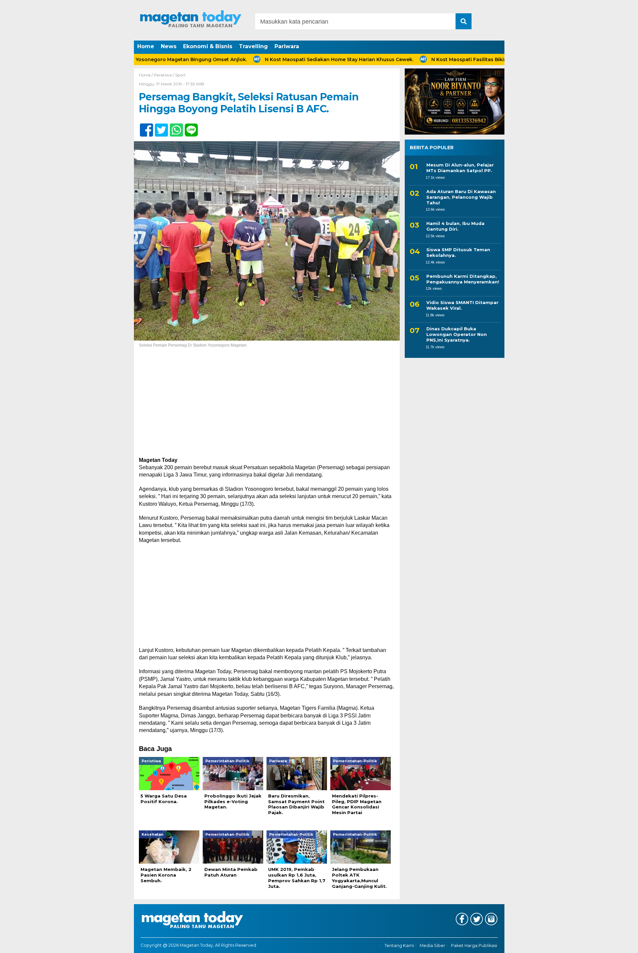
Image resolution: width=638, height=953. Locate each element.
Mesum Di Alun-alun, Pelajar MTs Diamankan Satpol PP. (460, 167)
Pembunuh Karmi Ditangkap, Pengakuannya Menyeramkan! (462, 278)
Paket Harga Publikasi (474, 945)
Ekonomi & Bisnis (207, 46)
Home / (146, 74)
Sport (180, 74)
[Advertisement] (267, 407)
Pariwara (286, 46)
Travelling (253, 46)
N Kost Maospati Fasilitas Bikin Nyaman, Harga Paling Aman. (474, 59)
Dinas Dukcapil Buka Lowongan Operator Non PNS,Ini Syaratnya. (456, 334)
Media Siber (432, 945)
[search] (464, 21)
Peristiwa (163, 74)
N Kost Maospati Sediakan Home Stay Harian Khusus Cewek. (308, 59)
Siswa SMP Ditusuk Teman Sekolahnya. (458, 252)
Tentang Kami (399, 945)
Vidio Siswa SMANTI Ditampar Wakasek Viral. (462, 305)
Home (145, 46)
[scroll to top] (611, 943)
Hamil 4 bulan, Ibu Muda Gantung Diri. (455, 226)
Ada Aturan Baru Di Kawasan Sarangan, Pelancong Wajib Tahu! (461, 197)
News (168, 46)
